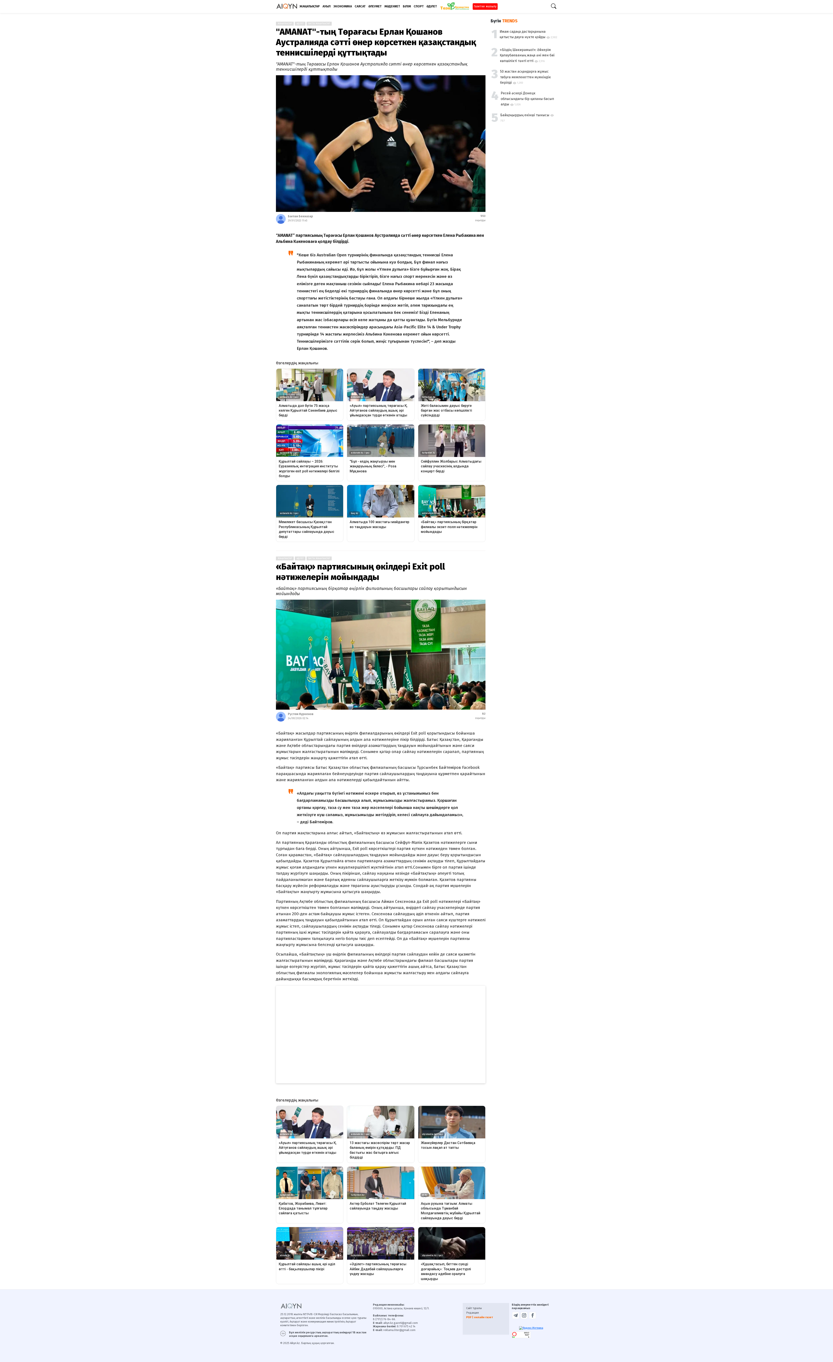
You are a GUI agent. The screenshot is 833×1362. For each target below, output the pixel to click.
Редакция (472, 1312)
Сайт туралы (474, 1308)
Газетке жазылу (485, 6)
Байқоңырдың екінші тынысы (524, 115)
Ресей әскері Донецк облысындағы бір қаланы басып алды (527, 98)
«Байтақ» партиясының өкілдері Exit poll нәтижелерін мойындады (360, 571)
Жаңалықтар (285, 23)
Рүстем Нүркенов (300, 714)
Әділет (300, 23)
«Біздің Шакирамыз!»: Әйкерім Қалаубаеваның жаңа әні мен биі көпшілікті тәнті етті (527, 55)
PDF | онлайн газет (479, 1317)
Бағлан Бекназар (300, 216)
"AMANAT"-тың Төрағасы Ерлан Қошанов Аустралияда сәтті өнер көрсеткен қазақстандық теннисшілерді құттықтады (376, 42)
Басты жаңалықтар (319, 23)
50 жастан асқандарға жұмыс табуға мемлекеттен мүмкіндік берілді (525, 77)
